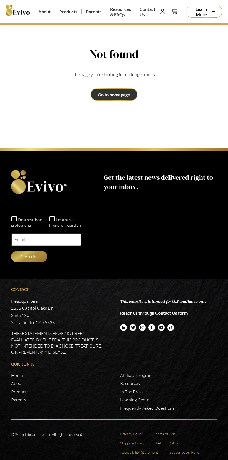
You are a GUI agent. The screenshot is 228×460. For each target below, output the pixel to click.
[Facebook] (151, 327)
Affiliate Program (136, 375)
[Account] (163, 12)
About (44, 11)
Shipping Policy (132, 443)
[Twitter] (133, 327)
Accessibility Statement (139, 452)
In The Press (131, 391)
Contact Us (147, 11)
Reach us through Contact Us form (154, 313)
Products (68, 11)
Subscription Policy (185, 452)
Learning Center (135, 399)
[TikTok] (170, 327)
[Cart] (174, 12)
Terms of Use (165, 433)
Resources (130, 383)
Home (17, 375)
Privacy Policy (131, 433)
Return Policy (167, 443)
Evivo (18, 11)
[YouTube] (161, 327)
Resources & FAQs (120, 11)
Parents (93, 11)
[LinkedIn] (123, 327)
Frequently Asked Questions (147, 408)
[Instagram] (142, 327)
